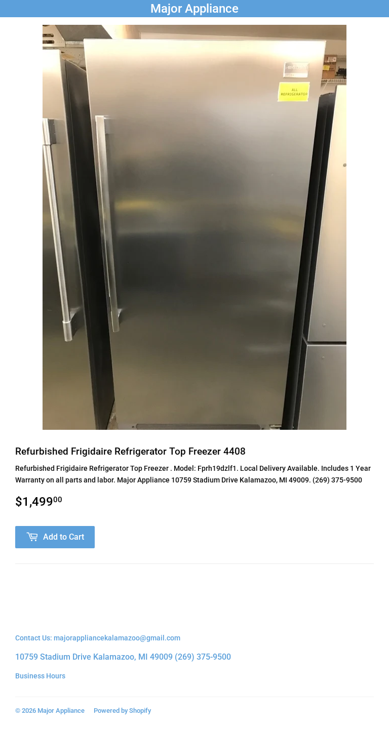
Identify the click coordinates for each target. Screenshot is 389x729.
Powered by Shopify (122, 710)
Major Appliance (194, 8)
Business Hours (40, 676)
